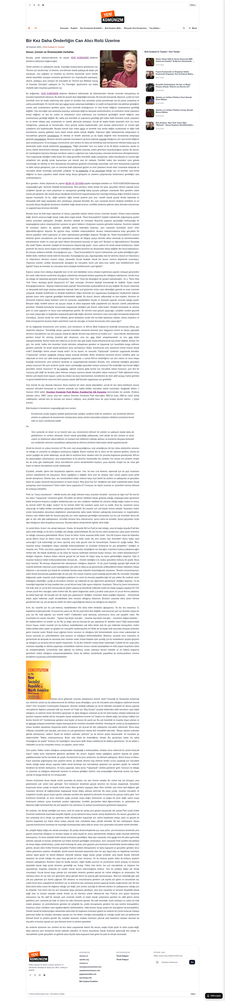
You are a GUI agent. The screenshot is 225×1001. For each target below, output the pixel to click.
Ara (192, 962)
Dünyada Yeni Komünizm (135, 28)
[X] (34, 5)
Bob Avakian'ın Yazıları (53, 47)
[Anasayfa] (29, 28)
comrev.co (83, 963)
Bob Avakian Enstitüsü (88, 981)
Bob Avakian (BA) (112, 28)
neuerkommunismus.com (89, 970)
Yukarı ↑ (193, 994)
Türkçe (192, 5)
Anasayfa (64, 28)
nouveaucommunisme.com (90, 967)
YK (35, 28)
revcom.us (83, 956)
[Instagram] (38, 5)
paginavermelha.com (87, 974)
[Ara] (184, 28)
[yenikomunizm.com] (112, 17)
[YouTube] (43, 5)
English (74, 28)
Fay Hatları (154, 28)
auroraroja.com (85, 978)
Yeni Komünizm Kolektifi (90, 28)
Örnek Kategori (123, 956)
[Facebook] (30, 5)
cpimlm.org (84, 960)
